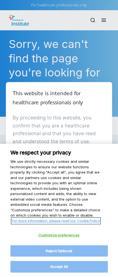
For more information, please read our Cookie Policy (56, 221)
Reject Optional (59, 251)
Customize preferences (59, 235)
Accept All (59, 266)
